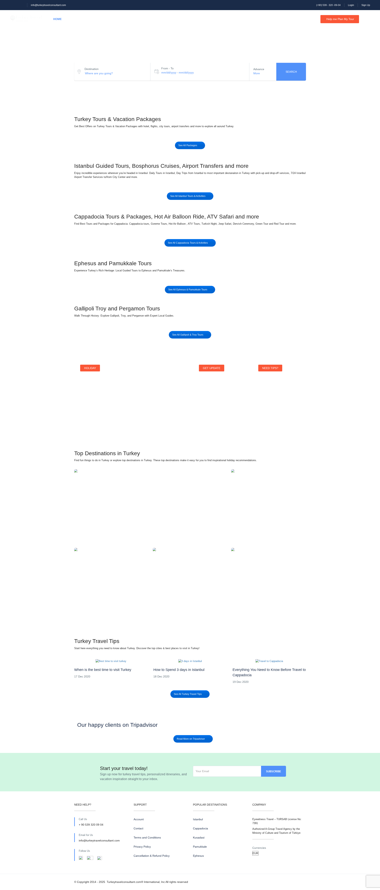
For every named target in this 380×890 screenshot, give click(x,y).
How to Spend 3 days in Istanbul (178, 670)
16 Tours (111, 591)
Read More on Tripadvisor (191, 738)
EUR (309, 19)
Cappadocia (269, 506)
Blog (120, 19)
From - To (167, 68)
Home (57, 19)
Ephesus (268, 585)
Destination (92, 69)
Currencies (259, 847)
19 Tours (268, 591)
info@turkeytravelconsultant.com (48, 5)
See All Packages (187, 145)
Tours (76, 19)
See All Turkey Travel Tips (188, 694)
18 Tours (189, 591)
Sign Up (365, 5)
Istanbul (150, 506)
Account (139, 819)
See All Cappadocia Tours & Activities (188, 242)
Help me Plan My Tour (340, 19)
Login (351, 5)
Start (87, 424)
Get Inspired (270, 429)
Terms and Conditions (147, 837)
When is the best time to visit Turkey (102, 670)
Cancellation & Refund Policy (152, 855)
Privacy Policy (142, 846)
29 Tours (268, 512)
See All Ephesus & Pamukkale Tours (187, 289)
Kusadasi (111, 585)
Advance (258, 69)
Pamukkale (190, 585)
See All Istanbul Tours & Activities (187, 196)
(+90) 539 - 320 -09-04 (328, 5)
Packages (98, 19)
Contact (141, 19)
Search (291, 71)
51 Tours (150, 512)
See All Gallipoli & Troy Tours (187, 334)
